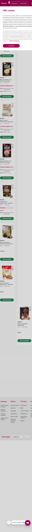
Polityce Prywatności (14, 40)
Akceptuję (11, 45)
